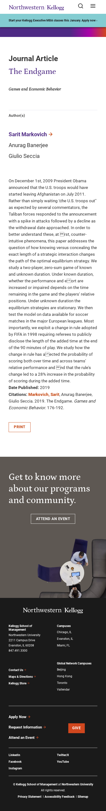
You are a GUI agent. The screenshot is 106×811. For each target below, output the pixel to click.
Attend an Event (22, 737)
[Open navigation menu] (92, 6)
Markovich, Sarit (43, 394)
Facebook (15, 761)
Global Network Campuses (74, 663)
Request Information (25, 727)
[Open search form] (82, 6)
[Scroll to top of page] (97, 785)
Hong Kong (64, 676)
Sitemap (83, 796)
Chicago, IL (64, 632)
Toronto (62, 683)
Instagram (15, 768)
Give (76, 728)
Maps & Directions (21, 676)
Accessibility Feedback (59, 796)
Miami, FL (63, 645)
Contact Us (16, 670)
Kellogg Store (17, 683)
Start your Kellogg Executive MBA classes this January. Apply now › (53, 20)
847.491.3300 (18, 650)
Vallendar (63, 689)
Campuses (64, 626)
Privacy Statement (29, 796)
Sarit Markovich (28, 134)
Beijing (61, 669)
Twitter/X (63, 755)
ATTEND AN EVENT (53, 519)
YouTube (63, 761)
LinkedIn (14, 755)
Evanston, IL (65, 639)
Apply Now (17, 717)
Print (19, 427)
